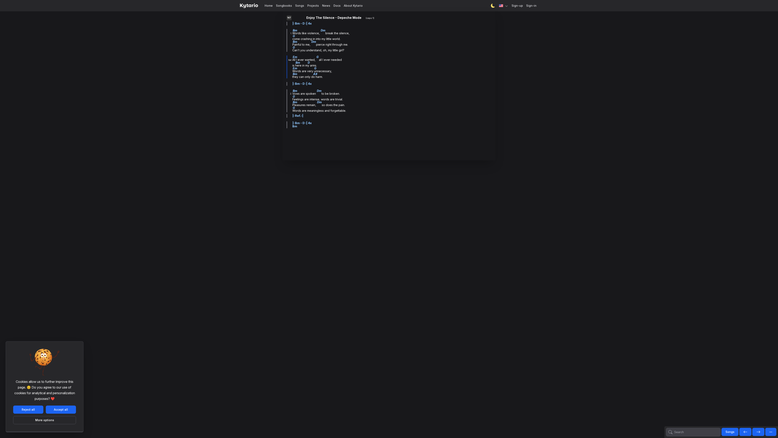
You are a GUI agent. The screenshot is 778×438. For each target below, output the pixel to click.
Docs (337, 5)
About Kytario (353, 5)
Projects (313, 5)
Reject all (28, 409)
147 (289, 17)
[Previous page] (745, 432)
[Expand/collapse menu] (770, 432)
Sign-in (531, 5)
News (326, 5)
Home (269, 5)
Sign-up (517, 5)
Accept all (61, 409)
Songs (299, 5)
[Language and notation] (503, 5)
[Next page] (758, 432)
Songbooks (284, 5)
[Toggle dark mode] (493, 5)
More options (44, 420)
